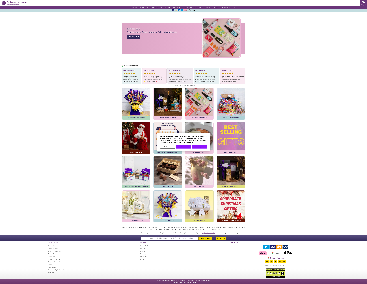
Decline (183, 147)
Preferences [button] (190, 142)
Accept (199, 147)
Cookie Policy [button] (198, 140)
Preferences (167, 147)
